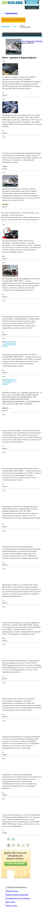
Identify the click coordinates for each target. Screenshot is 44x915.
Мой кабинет (32, 8)
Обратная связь (12, 891)
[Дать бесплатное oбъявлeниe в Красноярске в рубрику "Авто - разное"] (13, 20)
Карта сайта (10, 902)
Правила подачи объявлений (17, 895)
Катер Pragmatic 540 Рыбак (32, 41)
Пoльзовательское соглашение (18, 898)
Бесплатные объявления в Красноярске (12, 2)
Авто (14, 26)
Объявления (32, 3)
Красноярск (11, 13)
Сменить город (11, 905)
